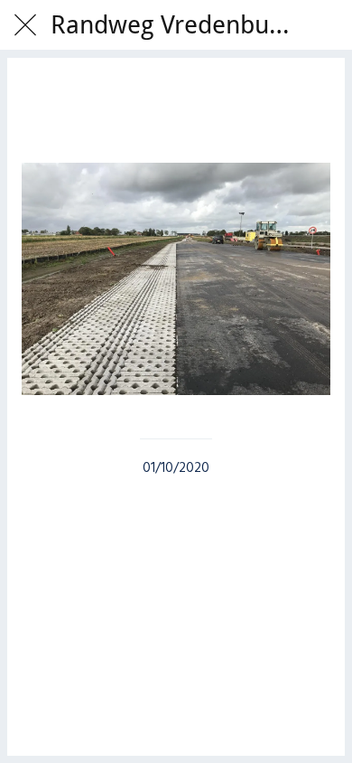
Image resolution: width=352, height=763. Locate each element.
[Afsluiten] (25, 25)
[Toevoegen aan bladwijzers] (176, 108)
